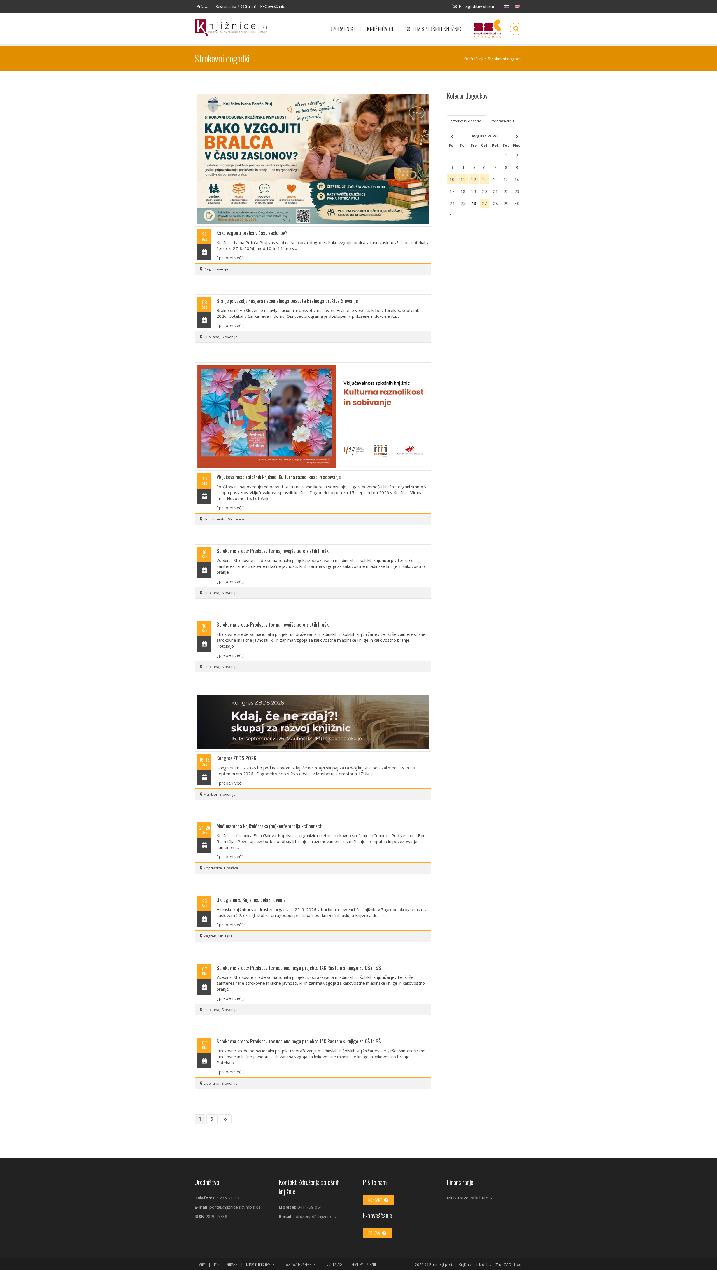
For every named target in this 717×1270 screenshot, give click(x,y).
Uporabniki (342, 28)
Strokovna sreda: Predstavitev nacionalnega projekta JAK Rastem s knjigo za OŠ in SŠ (299, 1041)
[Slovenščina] (506, 6)
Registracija (225, 6)
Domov (200, 1264)
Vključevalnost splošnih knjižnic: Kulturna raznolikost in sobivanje (279, 476)
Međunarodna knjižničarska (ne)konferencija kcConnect (269, 826)
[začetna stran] (231, 28)
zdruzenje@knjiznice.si (315, 1216)
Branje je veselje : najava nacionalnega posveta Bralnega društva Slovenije (287, 300)
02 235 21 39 (226, 1198)
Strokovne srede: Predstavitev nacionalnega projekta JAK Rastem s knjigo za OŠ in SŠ (299, 967)
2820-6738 (216, 1216)
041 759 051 (309, 1207)
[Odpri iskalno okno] (516, 29)
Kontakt (375, 1200)
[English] (517, 6)
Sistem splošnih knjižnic (433, 28)
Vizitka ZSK (334, 1264)
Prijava (202, 6)
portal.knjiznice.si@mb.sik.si (235, 1207)
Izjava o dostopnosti (261, 1264)
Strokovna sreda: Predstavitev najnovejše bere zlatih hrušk (273, 624)
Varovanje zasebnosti (301, 1264)
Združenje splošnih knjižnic (487, 31)
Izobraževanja (503, 120)
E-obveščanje (272, 6)
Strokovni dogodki (466, 120)
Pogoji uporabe (225, 1264)
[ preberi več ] (230, 257)
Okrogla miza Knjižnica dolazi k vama (251, 899)
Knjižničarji (380, 28)
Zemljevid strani (363, 1264)
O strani (248, 6)
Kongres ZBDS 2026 (236, 758)
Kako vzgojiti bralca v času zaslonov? (252, 232)
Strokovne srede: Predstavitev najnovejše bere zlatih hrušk (273, 550)
